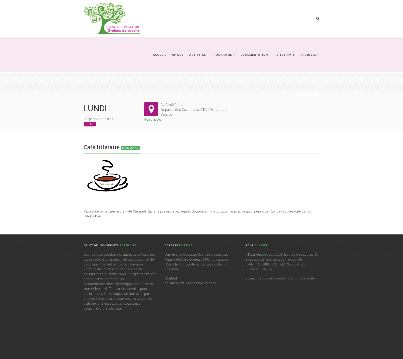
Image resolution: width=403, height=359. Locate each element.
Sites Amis (285, 54)
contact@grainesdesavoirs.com (190, 283)
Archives (308, 54)
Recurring (131, 147)
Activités (197, 54)
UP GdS (178, 54)
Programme (222, 54)
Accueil (160, 54)
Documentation (254, 54)
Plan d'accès (153, 119)
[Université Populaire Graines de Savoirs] (112, 18)
